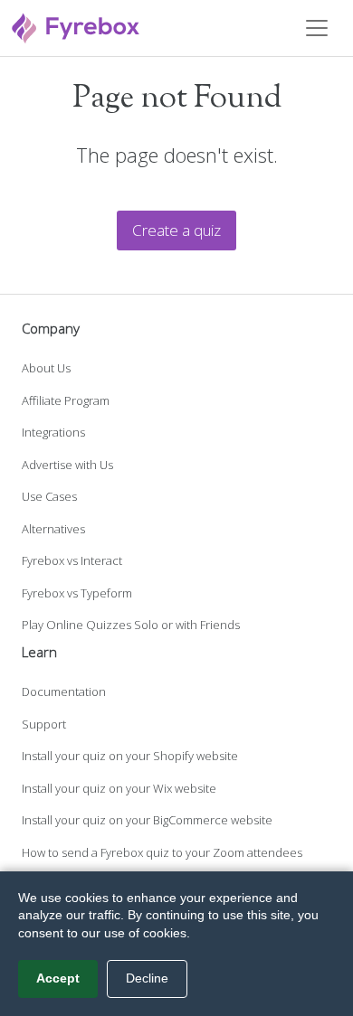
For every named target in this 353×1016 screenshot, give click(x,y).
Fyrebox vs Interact (72, 560)
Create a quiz (176, 230)
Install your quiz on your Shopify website (130, 756)
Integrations (53, 432)
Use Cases (49, 496)
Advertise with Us (67, 464)
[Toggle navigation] (316, 28)
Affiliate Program (66, 400)
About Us (46, 368)
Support (44, 724)
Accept (58, 978)
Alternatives (53, 529)
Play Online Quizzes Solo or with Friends (131, 624)
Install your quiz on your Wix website (119, 788)
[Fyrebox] (76, 25)
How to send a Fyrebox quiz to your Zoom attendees (162, 852)
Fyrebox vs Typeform (77, 593)
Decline (147, 978)
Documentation (64, 691)
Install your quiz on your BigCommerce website (147, 820)
